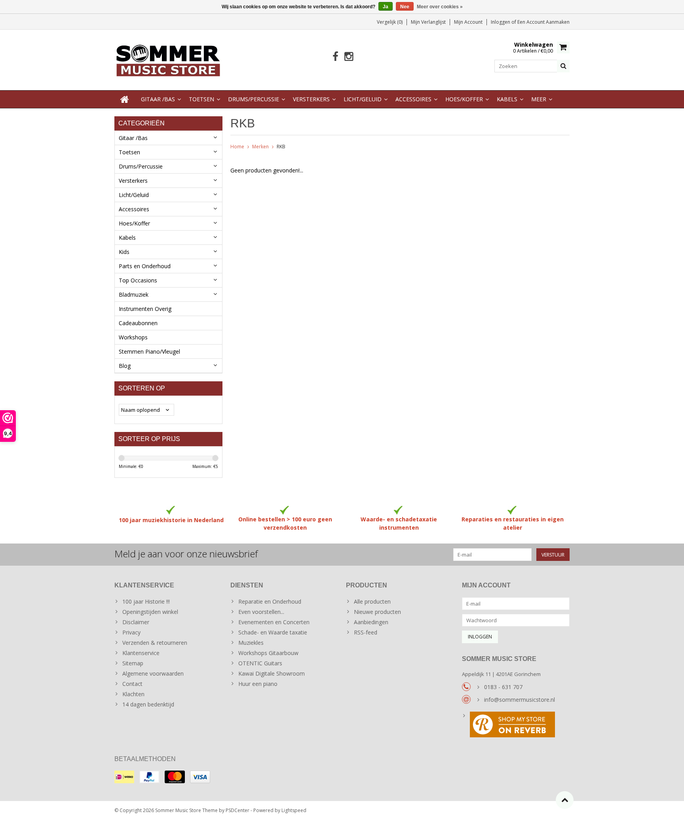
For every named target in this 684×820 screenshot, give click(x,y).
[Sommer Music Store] (168, 59)
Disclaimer (135, 622)
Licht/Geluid (363, 99)
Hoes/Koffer (464, 99)
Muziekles (251, 642)
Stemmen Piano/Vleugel (149, 351)
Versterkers (311, 99)
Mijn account (468, 22)
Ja (385, 6)
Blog (125, 365)
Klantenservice (141, 653)
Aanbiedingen (371, 622)
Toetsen (201, 99)
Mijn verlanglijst (428, 22)
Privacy (131, 632)
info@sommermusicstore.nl (519, 699)
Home (237, 146)
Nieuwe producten (377, 611)
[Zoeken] (563, 66)
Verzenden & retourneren (154, 642)
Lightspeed (293, 810)
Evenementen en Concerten (274, 622)
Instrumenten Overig (145, 308)
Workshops (133, 337)
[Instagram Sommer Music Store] (348, 56)
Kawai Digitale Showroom (271, 673)
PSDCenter (237, 810)
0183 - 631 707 (503, 687)
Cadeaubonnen (138, 323)
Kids (124, 252)
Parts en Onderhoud (145, 266)
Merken (260, 146)
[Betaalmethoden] (124, 777)
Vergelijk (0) (390, 22)
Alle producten (372, 601)
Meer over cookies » (440, 6)
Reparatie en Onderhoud (269, 601)
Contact (132, 683)
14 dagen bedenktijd (148, 704)
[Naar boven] (565, 800)
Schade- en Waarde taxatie (272, 632)
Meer (538, 99)
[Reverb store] (516, 725)
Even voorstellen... (261, 611)
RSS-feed (365, 632)
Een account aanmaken (543, 22)
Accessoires (413, 99)
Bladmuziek (133, 294)
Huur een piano (257, 683)
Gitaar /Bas (158, 99)
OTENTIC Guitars (260, 663)
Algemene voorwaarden (153, 673)
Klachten (133, 694)
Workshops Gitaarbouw (268, 653)
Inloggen (501, 22)
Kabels (507, 99)
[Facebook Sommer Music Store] (335, 56)
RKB (281, 146)
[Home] (124, 99)
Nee (404, 6)
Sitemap (132, 663)
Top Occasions (138, 280)
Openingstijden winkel (150, 611)
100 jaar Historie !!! (146, 601)
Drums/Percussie (253, 99)
